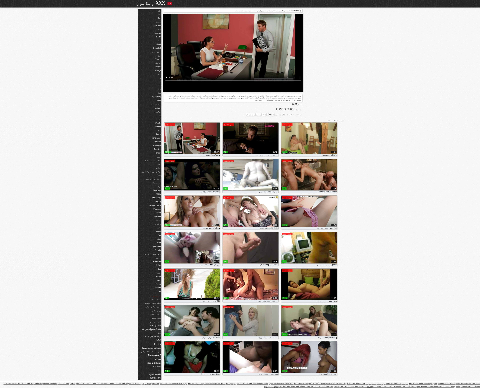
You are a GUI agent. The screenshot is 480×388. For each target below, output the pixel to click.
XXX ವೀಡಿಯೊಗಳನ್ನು (301, 384)
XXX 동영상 (368, 387)
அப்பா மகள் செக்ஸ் (276, 384)
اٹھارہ (158, 108)
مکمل (159, 228)
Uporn (158, 44)
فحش (159, 14)
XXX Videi (359, 387)
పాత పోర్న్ (157, 344)
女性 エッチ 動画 (271, 387)
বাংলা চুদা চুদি (183, 384)
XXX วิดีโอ (377, 387)
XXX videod (465, 387)
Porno (158, 37)
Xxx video (135, 384)
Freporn (158, 284)
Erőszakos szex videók (169, 384)
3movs (158, 134)
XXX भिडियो (310, 387)
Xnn (159, 269)
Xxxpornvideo (155, 246)
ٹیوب (159, 156)
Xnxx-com (157, 261)
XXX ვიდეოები (232, 384)
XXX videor (244, 384)
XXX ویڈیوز (150, 3)
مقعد (159, 280)
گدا (159, 93)
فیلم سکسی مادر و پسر (376, 384)
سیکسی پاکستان (154, 314)
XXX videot (253, 384)
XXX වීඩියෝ (320, 387)
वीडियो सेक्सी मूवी (154, 355)
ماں (159, 78)
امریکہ (158, 220)
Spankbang (156, 97)
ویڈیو (158, 168)
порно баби (263, 384)
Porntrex (157, 149)
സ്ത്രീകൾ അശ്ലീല (155, 374)
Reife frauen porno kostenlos (468, 384)
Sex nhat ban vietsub (446, 384)
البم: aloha (156, 138)
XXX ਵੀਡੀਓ (22, 384)
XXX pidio (329, 387)
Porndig (158, 201)
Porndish (157, 142)
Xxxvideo (157, 216)
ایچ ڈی (158, 55)
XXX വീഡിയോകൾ (11, 384)
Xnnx (159, 175)
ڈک (160, 82)
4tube (159, 100)
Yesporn (157, 213)
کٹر (159, 115)
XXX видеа (126, 384)
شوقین (158, 22)
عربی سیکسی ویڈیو (153, 307)
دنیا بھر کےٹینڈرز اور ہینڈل (152, 181)
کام (159, 74)
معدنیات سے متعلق (153, 160)
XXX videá (350, 387)
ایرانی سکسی (155, 299)
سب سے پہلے (156, 104)
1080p (158, 194)
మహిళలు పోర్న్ (155, 378)
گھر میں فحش (155, 322)
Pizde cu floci (63, 384)
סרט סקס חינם (340, 387)
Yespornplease (155, 205)
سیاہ (159, 186)
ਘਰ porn (158, 359)
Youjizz (158, 59)
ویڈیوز (158, 112)
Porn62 (158, 67)
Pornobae (157, 145)
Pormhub (157, 127)
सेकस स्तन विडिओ (354, 384)
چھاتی (158, 29)
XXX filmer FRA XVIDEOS (400, 387)
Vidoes (158, 231)
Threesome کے (155, 198)
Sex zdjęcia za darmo (420, 387)
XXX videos (414, 384)
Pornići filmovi (435, 387)
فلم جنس (404, 384)
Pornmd (158, 153)
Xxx (159, 85)
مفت (159, 130)
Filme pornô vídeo (393, 384)
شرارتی (158, 224)
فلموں (158, 258)
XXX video (83, 384)
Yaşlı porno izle (153, 384)
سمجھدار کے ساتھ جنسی (151, 352)
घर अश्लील (157, 367)
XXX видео (74, 384)
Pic (160, 291)
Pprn (159, 235)
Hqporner (157, 33)
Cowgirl (158, 70)
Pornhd (158, 123)
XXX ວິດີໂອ (291, 387)
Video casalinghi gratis (428, 384)
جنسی (159, 89)
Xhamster (157, 190)
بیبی (159, 273)
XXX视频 (38, 384)
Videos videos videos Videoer (109, 384)
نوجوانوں (156, 52)
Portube (158, 250)
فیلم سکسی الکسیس (153, 303)
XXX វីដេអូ (31, 384)
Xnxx (159, 18)
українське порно (50, 384)
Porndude (157, 209)
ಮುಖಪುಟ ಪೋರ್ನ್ (154, 363)
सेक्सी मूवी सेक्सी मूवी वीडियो (153, 339)
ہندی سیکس (156, 318)
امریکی (158, 63)
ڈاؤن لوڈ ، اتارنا (152, 254)
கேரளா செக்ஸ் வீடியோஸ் (151, 348)
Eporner (158, 288)
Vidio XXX (282, 387)
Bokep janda (455, 387)
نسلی (159, 239)
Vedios (158, 265)
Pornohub (157, 48)
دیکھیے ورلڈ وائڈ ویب (151, 171)
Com (159, 243)
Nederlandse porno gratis (215, 384)
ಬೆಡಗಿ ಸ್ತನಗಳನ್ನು (155, 325)
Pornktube (157, 25)
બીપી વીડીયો (289, 384)
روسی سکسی (156, 310)
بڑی (159, 10)
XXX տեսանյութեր (196, 384)
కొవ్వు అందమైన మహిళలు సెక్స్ (151, 331)
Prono (158, 276)
